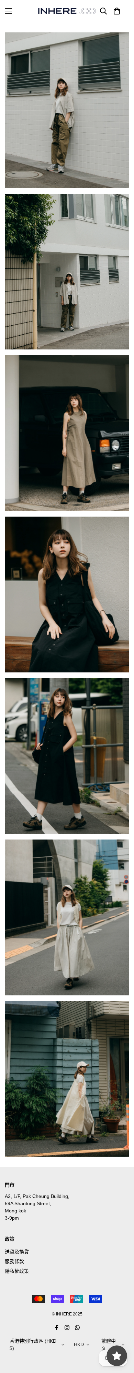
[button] (116, 11)
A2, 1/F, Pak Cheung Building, (37, 1196)
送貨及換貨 (17, 1251)
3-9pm (12, 1218)
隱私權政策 (17, 1271)
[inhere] (67, 11)
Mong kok (15, 1210)
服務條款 (14, 1261)
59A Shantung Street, (28, 1203)
